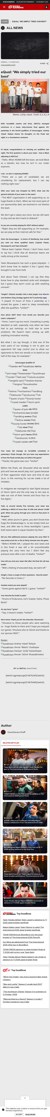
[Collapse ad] (25, 1098)
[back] (3, 28)
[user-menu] (46, 7)
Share (42, 64)
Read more (30, 1114)
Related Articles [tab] (11, 743)
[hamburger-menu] (4, 7)
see (44, 298)
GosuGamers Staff (16, 732)
